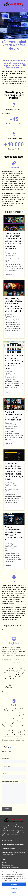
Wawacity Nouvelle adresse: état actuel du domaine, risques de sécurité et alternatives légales (14, 361)
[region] (14, 882)
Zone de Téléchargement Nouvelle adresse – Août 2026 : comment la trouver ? (14, 533)
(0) (7, 261)
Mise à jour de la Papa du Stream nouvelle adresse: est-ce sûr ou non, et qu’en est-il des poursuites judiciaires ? (13, 241)
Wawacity (9, 377)
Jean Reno (9, 252)
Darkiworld (9, 428)
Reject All (14, 892)
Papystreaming (10, 320)
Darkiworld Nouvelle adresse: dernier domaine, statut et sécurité (13, 416)
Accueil (4, 859)
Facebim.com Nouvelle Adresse (11, 490)
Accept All (14, 884)
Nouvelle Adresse (11, 255)
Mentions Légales (7, 865)
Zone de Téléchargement (13, 548)
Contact (4, 862)
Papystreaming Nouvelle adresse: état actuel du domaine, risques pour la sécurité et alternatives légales (14, 304)
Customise (14, 888)
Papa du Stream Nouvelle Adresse (12, 259)
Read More (9, 274)
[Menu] (23, 8)
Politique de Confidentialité (10, 867)
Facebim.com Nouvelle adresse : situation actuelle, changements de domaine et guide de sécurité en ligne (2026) (14, 471)
